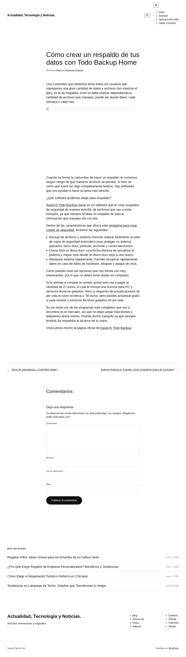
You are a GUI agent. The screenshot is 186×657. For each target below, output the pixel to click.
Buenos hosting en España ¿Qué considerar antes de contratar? (138, 369)
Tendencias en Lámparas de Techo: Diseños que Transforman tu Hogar (56, 586)
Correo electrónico (55, 471)
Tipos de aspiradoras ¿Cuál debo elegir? (34, 369)
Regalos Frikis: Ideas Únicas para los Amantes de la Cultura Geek (53, 557)
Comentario (52, 423)
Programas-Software (74, 70)
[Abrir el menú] (147, 15)
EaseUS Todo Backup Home (66, 205)
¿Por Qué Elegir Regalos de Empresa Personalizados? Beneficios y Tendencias (62, 567)
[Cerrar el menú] (156, 5)
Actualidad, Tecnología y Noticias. (31, 15)
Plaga (58, 70)
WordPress (174, 648)
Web (48, 484)
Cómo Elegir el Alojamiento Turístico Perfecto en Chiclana (47, 576)
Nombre (50, 458)
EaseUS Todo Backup (115, 328)
